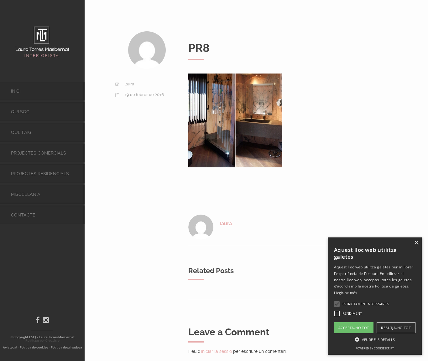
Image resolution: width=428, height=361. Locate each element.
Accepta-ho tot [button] (353, 327)
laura (129, 84)
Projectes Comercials (38, 152)
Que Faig (21, 132)
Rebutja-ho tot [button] (396, 327)
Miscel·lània (25, 194)
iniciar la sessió (216, 351)
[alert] (375, 296)
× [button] (416, 243)
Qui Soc (20, 111)
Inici (15, 91)
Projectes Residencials (40, 173)
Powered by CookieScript (375, 348)
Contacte (23, 214)
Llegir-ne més (345, 292)
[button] (337, 304)
